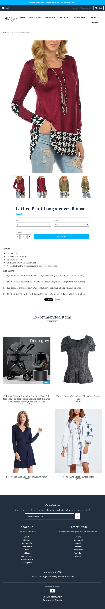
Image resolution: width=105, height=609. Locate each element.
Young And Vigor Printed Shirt (78, 476)
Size (17, 221)
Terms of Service (26, 559)
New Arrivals (35, 18)
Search (26, 537)
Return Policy (27, 547)
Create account (86, 8)
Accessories (79, 18)
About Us (26, 540)
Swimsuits (50, 18)
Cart (100, 8)
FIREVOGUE (56, 597)
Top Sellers (95, 18)
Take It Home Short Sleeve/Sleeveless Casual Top (78, 397)
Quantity (19, 233)
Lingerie (95, 22)
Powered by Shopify (52, 600)
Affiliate (27, 553)
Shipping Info (27, 543)
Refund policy (26, 563)
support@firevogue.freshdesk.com (58, 576)
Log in (75, 8)
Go (77, 516)
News (26, 550)
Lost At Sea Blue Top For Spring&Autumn (26, 476)
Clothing (64, 18)
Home (22, 18)
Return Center (26, 556)
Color (56, 221)
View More (52, 322)
